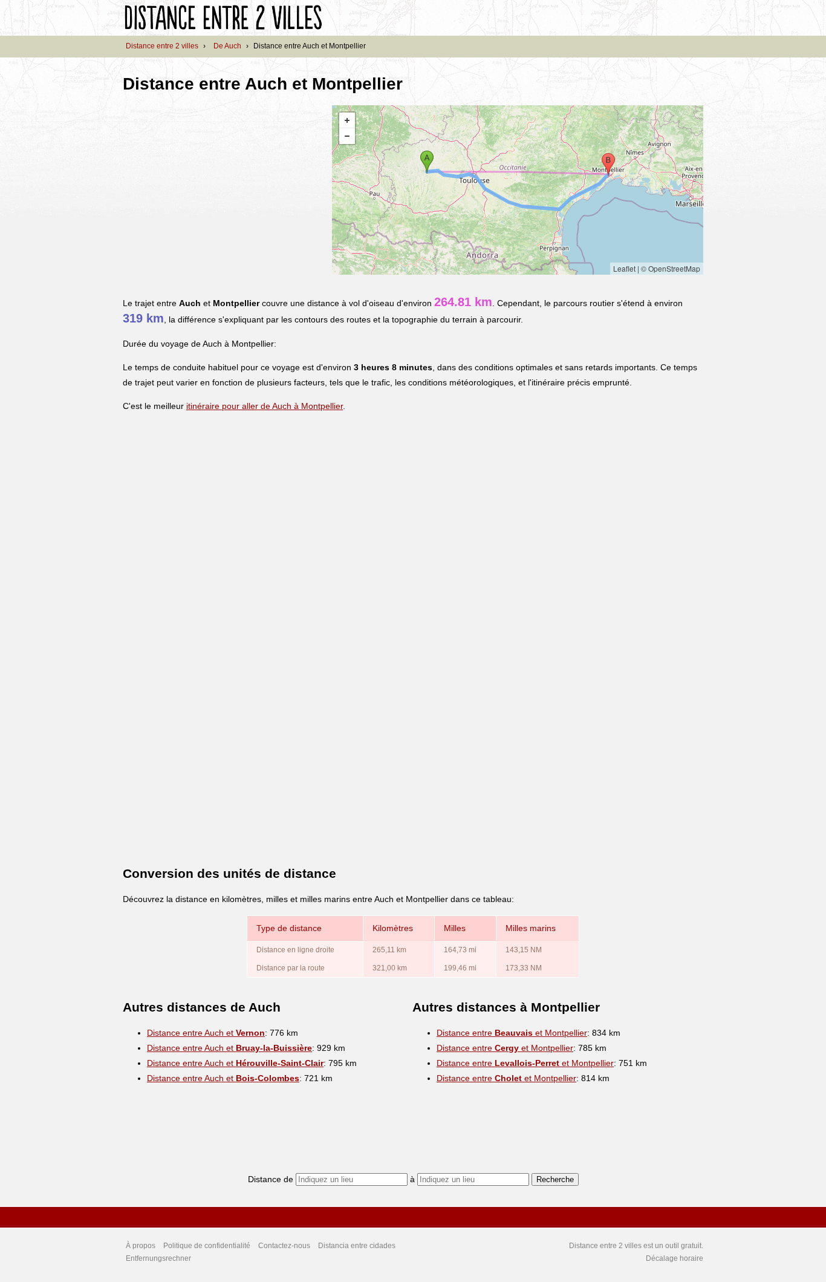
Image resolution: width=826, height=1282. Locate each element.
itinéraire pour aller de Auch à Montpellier (264, 406)
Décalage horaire (674, 1258)
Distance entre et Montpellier (512, 1033)
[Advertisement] (224, 190)
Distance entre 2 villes (162, 46)
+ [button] (347, 120)
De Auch (227, 46)
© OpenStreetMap (670, 268)
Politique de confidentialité (206, 1245)
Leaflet (624, 268)
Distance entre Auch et (206, 1033)
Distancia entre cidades (356, 1245)
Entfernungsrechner (158, 1258)
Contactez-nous (284, 1245)
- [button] (347, 136)
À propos (140, 1245)
